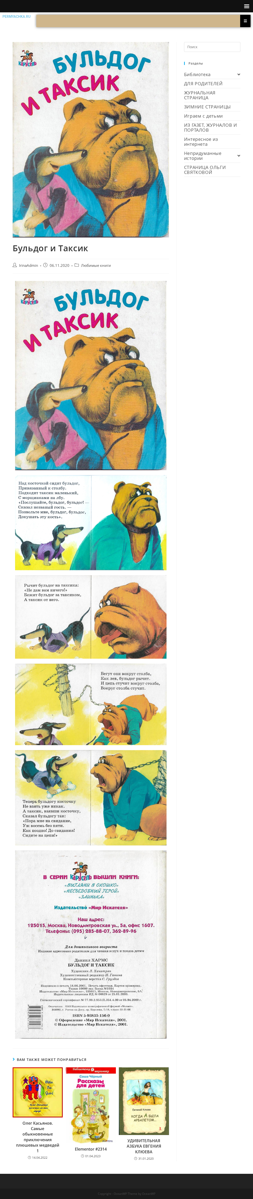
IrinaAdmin (28, 265)
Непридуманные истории (203, 155)
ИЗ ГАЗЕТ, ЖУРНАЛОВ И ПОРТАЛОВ (210, 127)
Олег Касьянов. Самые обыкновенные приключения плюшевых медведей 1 (37, 1137)
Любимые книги (96, 265)
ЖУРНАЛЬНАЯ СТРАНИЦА (199, 95)
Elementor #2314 (91, 1149)
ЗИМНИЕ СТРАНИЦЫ (207, 107)
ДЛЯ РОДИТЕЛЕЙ (203, 83)
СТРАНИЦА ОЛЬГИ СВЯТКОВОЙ (205, 169)
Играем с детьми (203, 116)
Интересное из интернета (201, 141)
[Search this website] (212, 46)
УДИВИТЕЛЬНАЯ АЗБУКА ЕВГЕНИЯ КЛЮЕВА (144, 1146)
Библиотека (197, 74)
